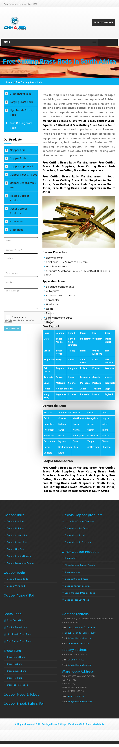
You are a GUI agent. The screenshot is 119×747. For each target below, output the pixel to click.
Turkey (71, 350)
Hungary (72, 368)
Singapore (49, 359)
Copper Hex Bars (15, 549)
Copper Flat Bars (15, 528)
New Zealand (108, 361)
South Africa (83, 361)
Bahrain (60, 333)
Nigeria (72, 383)
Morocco (85, 383)
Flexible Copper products (82, 515)
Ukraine (72, 394)
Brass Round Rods (20, 94)
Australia (48, 377)
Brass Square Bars (16, 670)
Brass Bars (16, 221)
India (46, 333)
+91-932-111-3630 (75, 696)
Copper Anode (72, 571)
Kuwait (71, 333)
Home (9, 82)
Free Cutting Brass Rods (28, 82)
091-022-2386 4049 (79, 643)
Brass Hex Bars (14, 677)
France (95, 368)
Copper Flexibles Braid (76, 528)
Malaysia (60, 383)
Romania (84, 394)
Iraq (94, 333)
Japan (83, 388)
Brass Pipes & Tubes (17, 684)
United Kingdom (97, 352)
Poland (84, 368)
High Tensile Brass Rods (21, 112)
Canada (96, 377)
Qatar (47, 339)
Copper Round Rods (17, 578)
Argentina (61, 394)
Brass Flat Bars (14, 663)
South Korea (59, 352)
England (108, 394)
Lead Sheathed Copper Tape (79, 592)
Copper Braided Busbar (19, 556)
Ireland (71, 377)
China (95, 359)
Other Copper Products (18, 211)
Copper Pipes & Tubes (23, 175)
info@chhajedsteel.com (80, 638)
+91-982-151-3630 (75, 659)
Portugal (96, 383)
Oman (107, 333)
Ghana (71, 359)
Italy (106, 350)
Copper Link (70, 558)
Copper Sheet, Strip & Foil (23, 185)
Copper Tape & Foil (21, 166)
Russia (95, 394)
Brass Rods (16, 230)
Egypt (107, 388)
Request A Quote (104, 22)
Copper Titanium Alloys (76, 599)
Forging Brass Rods (21, 102)
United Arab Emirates (72, 342)
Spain (47, 383)
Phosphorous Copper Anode (79, 565)
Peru (70, 388)
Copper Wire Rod (15, 585)
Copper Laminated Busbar (20, 563)
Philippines (86, 339)
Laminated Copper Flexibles (79, 521)
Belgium (60, 368)
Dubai (83, 333)
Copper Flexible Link (75, 535)
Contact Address (75, 614)
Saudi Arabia (59, 340)
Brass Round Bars (15, 656)
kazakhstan (110, 383)
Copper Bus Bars (15, 521)
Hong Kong (46, 396)
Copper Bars (17, 150)
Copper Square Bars (17, 535)
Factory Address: (75, 650)
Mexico (108, 377)
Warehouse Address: (78, 671)
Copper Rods (18, 158)
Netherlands (62, 388)
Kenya (59, 359)
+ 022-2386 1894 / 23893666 (81, 627)
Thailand (96, 388)
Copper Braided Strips (76, 578)
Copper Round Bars (16, 542)
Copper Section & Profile (77, 585)
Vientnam (97, 339)
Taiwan (59, 377)
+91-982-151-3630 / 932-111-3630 (79, 632)
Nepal (83, 350)
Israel (47, 388)
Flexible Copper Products (19, 198)
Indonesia (85, 377)
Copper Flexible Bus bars (77, 542)
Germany (109, 368)
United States (107, 340)
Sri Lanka (47, 370)
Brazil (47, 350)
